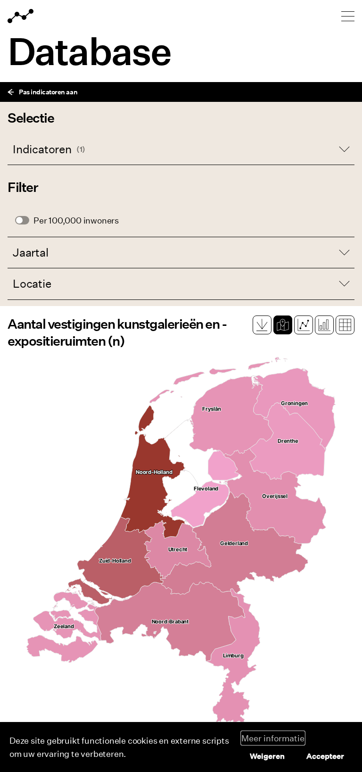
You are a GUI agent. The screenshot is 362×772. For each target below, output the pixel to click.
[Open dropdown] (181, 149)
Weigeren (267, 756)
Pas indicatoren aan (48, 92)
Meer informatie (272, 738)
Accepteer (325, 756)
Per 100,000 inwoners (76, 220)
